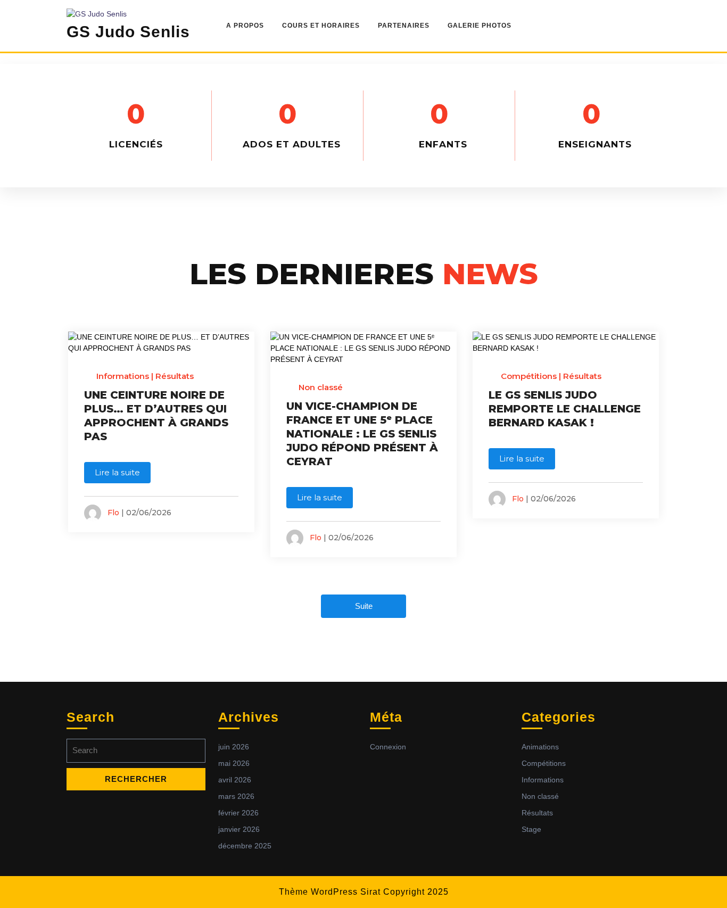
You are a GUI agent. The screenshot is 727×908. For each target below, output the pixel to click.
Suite (364, 605)
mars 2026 (236, 796)
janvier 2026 (239, 829)
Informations (122, 376)
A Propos (245, 25)
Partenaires (403, 25)
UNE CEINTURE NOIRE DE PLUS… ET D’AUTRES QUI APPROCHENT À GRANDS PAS (156, 416)
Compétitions (529, 376)
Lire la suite (117, 472)
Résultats (174, 376)
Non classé (321, 387)
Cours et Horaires (321, 25)
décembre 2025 (244, 845)
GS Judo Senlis (128, 31)
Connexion (388, 746)
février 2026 (238, 812)
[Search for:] (136, 753)
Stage (531, 829)
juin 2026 (233, 746)
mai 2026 (234, 763)
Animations (540, 746)
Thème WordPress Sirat (330, 891)
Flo (113, 512)
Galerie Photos (479, 25)
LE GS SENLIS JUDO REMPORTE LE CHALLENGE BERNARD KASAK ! (565, 409)
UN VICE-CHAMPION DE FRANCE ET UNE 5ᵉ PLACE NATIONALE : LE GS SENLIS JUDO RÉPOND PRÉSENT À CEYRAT (362, 434)
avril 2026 (234, 779)
